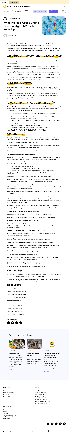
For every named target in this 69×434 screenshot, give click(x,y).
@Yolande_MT (11, 223)
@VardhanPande (11, 150)
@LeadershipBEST (12, 238)
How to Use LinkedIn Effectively (15, 306)
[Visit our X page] (52, 423)
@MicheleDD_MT (11, 191)
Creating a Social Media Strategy (15, 311)
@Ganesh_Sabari (11, 250)
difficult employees (17, 72)
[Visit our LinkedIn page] (56, 423)
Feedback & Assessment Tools (42, 401)
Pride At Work (14, 353)
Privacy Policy (53, 431)
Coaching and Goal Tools (40, 399)
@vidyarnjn (10, 179)
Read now (11, 369)
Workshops (6, 413)
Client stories (6, 418)
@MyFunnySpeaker (12, 257)
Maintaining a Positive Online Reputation (17, 297)
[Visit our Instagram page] (60, 423)
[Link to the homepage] (16, 6)
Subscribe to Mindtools (9, 392)
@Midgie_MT (10, 214)
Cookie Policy (62, 431)
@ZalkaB (9, 163)
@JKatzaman (10, 217)
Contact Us (6, 394)
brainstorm (10, 68)
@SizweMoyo (10, 187)
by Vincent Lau (12, 35)
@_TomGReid (10, 205)
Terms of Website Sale (41, 431)
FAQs (4, 391)
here (45, 266)
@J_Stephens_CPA (12, 176)
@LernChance (11, 145)
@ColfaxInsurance (12, 199)
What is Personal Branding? (14, 300)
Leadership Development (41, 392)
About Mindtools (26, 11)
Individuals (4, 2)
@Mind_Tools (21, 235)
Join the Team (7, 396)
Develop (6, 11)
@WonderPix (10, 245)
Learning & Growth (39, 396)
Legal (32, 431)
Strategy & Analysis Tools (41, 398)
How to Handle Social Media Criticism (16, 291)
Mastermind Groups (12, 303)
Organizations (13, 2)
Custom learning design (9, 417)
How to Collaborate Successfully (15, 308)
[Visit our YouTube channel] (64, 423)
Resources (19, 11)
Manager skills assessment (10, 409)
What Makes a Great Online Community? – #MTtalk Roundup (21, 26)
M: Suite (5, 411)
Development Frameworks (41, 403)
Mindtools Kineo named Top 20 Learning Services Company (51, 355)
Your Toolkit (13, 11)
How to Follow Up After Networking (16, 294)
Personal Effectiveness (40, 394)
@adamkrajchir (11, 157)
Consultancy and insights (9, 415)
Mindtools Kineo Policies (22, 431)
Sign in (63, 11)
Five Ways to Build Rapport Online (16, 288)
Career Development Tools (41, 391)
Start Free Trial (53, 11)
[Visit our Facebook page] (48, 423)
